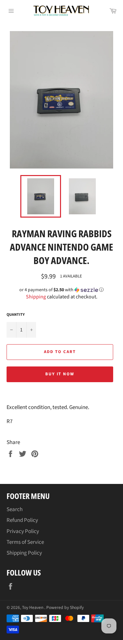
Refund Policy (22, 520)
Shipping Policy (24, 553)
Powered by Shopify (65, 607)
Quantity (16, 314)
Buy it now (60, 374)
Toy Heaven (33, 607)
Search (15, 509)
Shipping (36, 296)
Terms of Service (25, 542)
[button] (61, 290)
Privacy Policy (23, 531)
